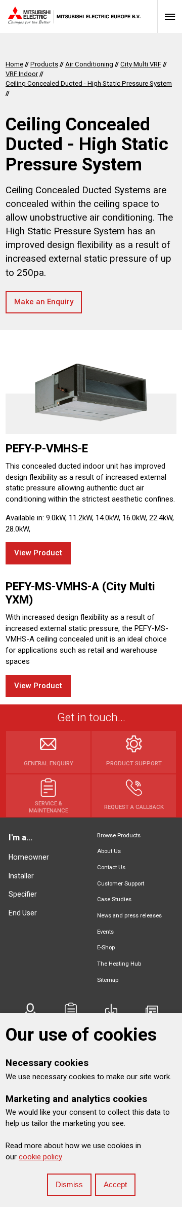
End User (23, 913)
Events (105, 932)
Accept (115, 1184)
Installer (21, 876)
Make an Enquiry (43, 301)
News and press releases (129, 915)
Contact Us (111, 867)
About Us (109, 851)
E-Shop (106, 947)
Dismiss (69, 1184)
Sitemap (107, 980)
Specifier (23, 894)
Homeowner (29, 857)
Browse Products (119, 835)
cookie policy (40, 1156)
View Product (38, 552)
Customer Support (120, 883)
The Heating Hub (119, 964)
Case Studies (114, 899)
